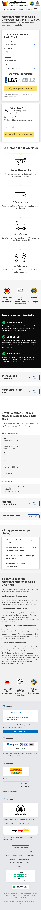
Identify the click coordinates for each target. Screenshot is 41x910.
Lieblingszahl (11, 125)
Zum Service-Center (20, 731)
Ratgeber (19, 866)
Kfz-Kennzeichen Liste (16, 862)
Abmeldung (29, 9)
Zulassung (21, 9)
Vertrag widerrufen (20, 847)
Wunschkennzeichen (10, 9)
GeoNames (31, 901)
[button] (20, 541)
